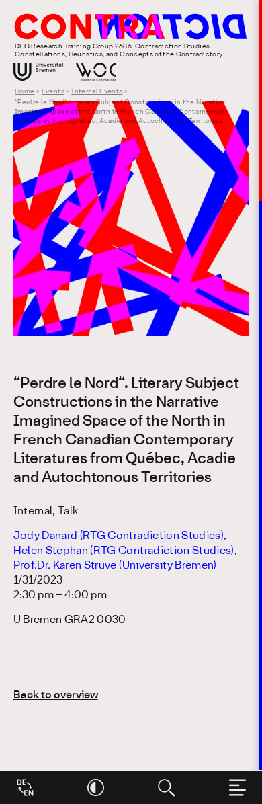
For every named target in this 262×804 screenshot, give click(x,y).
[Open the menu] (237, 787)
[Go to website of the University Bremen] (38, 72)
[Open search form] (166, 787)
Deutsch (25, 783)
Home (24, 92)
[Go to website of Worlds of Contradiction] (96, 72)
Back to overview (55, 695)
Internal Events (96, 92)
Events (53, 92)
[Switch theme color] (95, 787)
